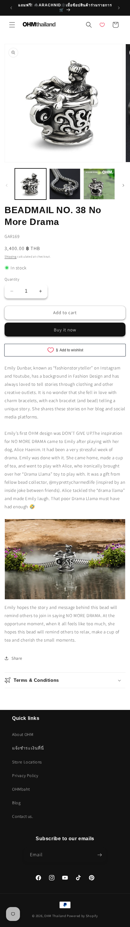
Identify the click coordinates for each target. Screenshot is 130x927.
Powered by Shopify (82, 916)
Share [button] (16, 658)
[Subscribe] (99, 855)
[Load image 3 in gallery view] (99, 184)
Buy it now (65, 330)
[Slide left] (6, 185)
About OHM (22, 734)
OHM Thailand (55, 916)
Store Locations (27, 762)
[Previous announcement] (11, 8)
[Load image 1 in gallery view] (30, 184)
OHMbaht (21, 789)
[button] (12, 24)
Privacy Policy (25, 775)
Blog (16, 802)
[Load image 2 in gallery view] (65, 184)
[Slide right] (123, 185)
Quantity (12, 279)
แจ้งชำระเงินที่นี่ (28, 748)
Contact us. (22, 816)
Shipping (11, 257)
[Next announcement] (118, 8)
